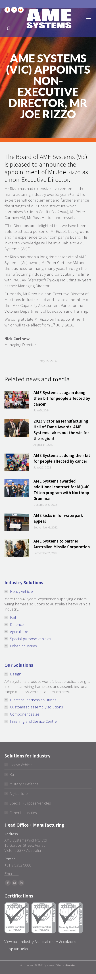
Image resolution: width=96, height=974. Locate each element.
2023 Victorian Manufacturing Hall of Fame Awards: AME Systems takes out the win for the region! (61, 429)
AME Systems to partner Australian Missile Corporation (61, 543)
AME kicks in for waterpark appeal (58, 518)
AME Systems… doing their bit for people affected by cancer (61, 458)
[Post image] (16, 400)
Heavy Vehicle (21, 764)
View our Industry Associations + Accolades (40, 941)
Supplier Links (16, 948)
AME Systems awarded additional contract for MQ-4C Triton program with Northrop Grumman (61, 489)
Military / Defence (24, 783)
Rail (13, 774)
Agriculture (19, 793)
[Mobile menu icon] (89, 18)
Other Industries (23, 812)
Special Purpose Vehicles (30, 803)
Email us (11, 873)
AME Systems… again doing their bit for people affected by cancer (61, 398)
